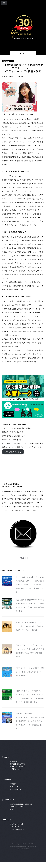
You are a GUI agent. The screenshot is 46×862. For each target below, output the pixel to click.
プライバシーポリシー (20, 844)
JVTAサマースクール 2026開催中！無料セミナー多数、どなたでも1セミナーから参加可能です (30, 672)
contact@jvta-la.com (17, 829)
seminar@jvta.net (16, 789)
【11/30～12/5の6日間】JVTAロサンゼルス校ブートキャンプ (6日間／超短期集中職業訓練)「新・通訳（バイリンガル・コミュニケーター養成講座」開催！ (30, 721)
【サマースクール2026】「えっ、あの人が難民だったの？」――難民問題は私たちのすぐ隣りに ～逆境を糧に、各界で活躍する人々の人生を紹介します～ (30, 584)
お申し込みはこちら (12, 452)
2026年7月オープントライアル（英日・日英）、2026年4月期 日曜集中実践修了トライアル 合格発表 (29, 626)
